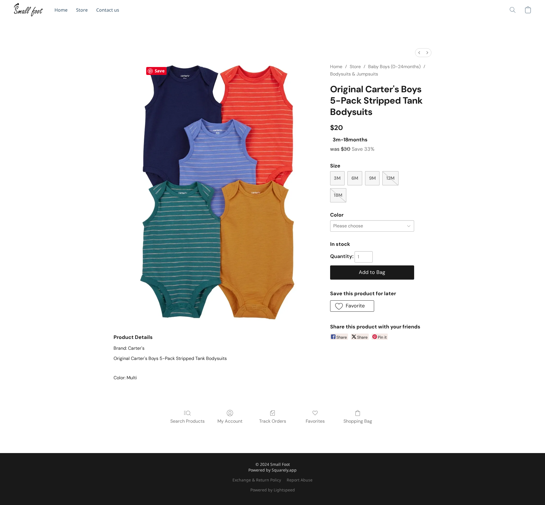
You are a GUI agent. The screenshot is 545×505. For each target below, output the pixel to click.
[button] (28, 10)
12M (390, 178)
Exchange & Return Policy (256, 480)
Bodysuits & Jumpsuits (354, 74)
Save (160, 71)
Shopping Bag (357, 421)
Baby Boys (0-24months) (394, 67)
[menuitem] (419, 53)
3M (337, 178)
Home (61, 10)
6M (354, 178)
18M (338, 195)
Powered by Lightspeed (272, 490)
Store (82, 10)
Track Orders (272, 421)
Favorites (315, 421)
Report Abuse (300, 480)
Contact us (107, 10)
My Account (229, 421)
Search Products (187, 421)
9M (372, 178)
